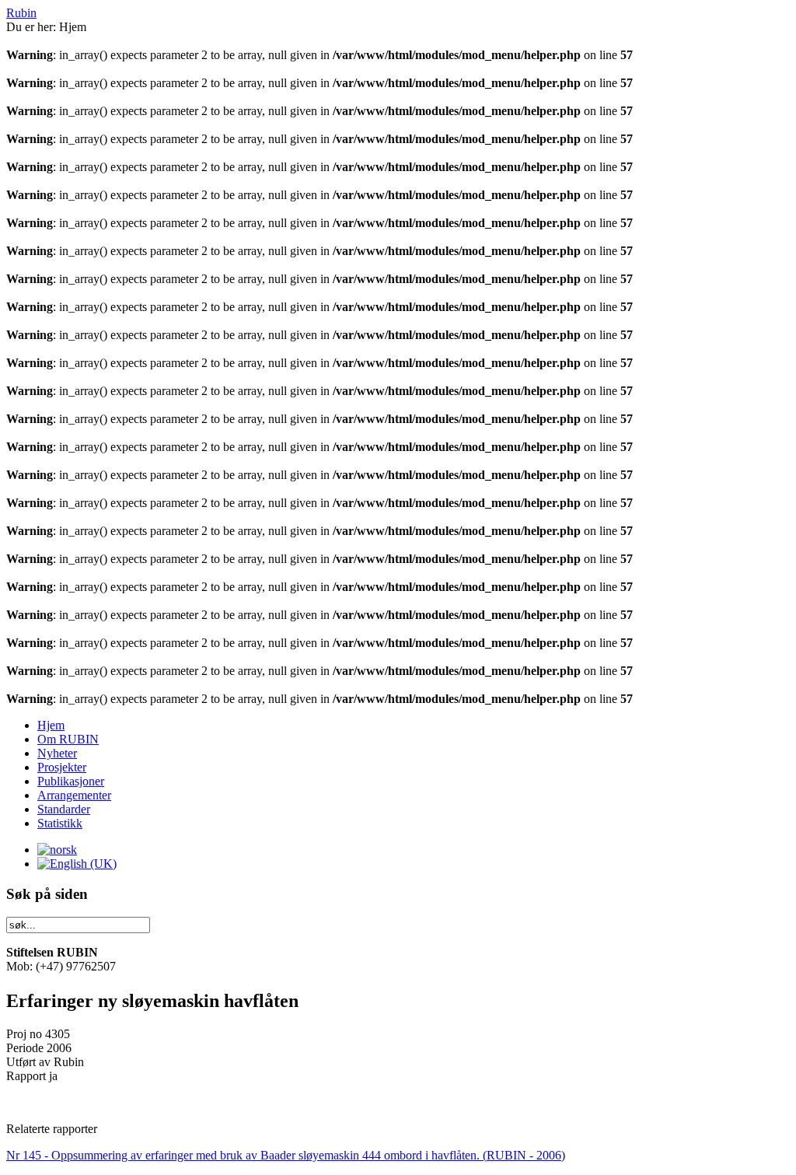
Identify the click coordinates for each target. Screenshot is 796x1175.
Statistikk (59, 823)
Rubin (21, 12)
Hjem (51, 725)
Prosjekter (61, 767)
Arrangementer (74, 795)
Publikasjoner (70, 781)
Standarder (63, 809)
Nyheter (57, 753)
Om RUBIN (68, 739)
